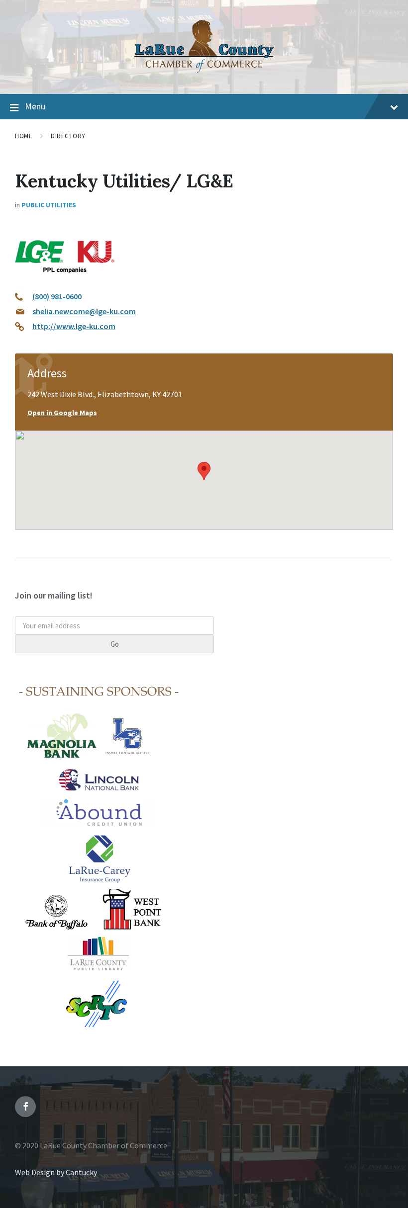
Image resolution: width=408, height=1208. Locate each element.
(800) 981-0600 (57, 296)
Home (23, 136)
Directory (68, 136)
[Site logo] (204, 75)
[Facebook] (25, 1106)
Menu (35, 106)
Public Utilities (48, 204)
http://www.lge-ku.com (73, 326)
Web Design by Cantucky (56, 1172)
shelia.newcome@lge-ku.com (84, 311)
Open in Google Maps (62, 412)
